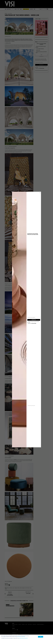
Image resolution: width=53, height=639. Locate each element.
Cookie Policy (19, 636)
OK (40, 636)
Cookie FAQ (23, 636)
